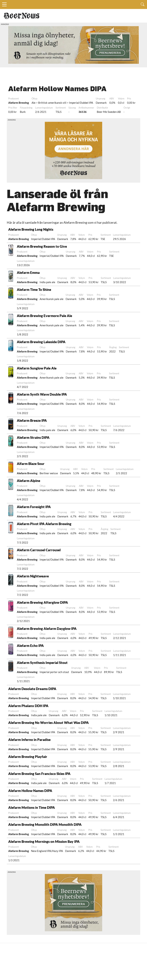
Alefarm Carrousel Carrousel (39, 550)
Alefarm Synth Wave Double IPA (42, 394)
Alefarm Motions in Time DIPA (31, 807)
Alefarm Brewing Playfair (27, 757)
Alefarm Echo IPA (30, 645)
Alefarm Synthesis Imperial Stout (42, 662)
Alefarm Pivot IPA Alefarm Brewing (44, 524)
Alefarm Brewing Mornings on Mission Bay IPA (44, 841)
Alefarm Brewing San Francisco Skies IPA (39, 774)
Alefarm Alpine (28, 481)
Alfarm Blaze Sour (30, 464)
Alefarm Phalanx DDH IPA (28, 706)
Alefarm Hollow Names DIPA (30, 791)
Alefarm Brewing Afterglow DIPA (42, 602)
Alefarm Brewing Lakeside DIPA (41, 342)
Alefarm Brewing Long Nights (30, 229)
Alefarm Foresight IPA (34, 507)
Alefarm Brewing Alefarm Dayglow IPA (47, 628)
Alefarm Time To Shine (34, 289)
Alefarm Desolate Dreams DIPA (32, 689)
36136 (83, 111)
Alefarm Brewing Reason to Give (42, 246)
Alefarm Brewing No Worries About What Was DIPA (48, 722)
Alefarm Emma (28, 272)
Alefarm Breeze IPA (32, 420)
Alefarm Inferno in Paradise (29, 739)
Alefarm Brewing (18, 102)
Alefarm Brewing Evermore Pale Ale (44, 316)
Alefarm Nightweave (33, 576)
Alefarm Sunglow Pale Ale (36, 368)
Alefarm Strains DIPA (33, 437)
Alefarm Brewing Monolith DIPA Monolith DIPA (45, 824)
